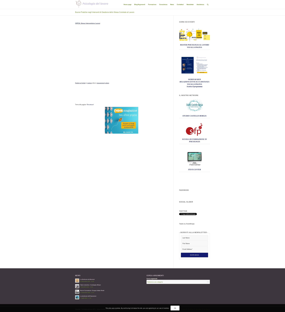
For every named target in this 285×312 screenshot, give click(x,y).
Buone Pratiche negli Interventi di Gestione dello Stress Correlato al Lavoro (104, 12)
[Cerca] (208, 4)
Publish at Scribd (80, 83)
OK (175, 308)
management (101, 83)
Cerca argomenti (152, 279)
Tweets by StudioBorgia (186, 224)
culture (107, 83)
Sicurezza (90, 104)
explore (89, 83)
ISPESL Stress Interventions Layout (87, 23)
